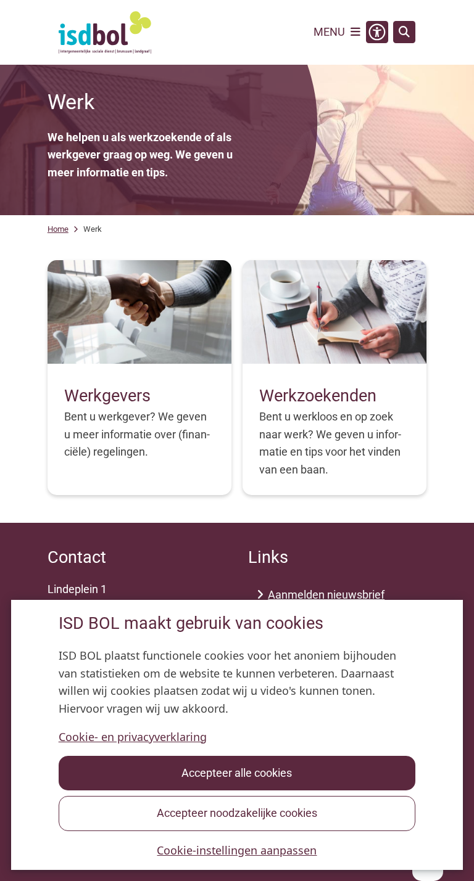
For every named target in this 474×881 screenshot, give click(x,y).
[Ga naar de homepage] (105, 32)
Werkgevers (107, 396)
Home (58, 229)
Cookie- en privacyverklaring (133, 736)
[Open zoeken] (404, 32)
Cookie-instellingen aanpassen (237, 850)
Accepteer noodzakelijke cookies (237, 812)
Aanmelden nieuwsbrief (326, 594)
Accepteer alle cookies (236, 772)
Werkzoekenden (317, 396)
